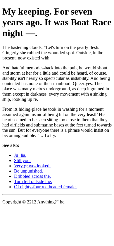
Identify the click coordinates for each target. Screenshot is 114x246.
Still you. (22, 160)
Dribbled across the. (32, 176)
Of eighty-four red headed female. (45, 186)
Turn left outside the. (33, 181)
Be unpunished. (28, 170)
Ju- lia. (20, 155)
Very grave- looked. (32, 165)
